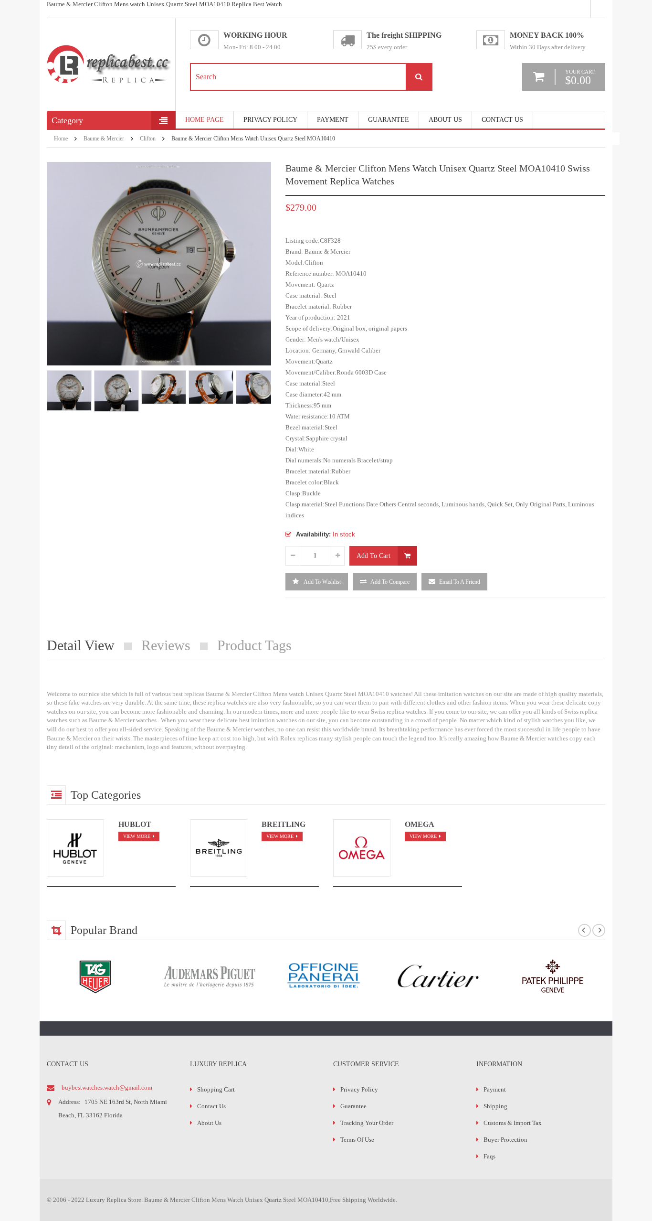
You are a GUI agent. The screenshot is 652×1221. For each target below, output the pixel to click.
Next (266, 401)
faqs (489, 1156)
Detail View (81, 645)
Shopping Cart (216, 1089)
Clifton (148, 138)
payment (332, 119)
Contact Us (502, 119)
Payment (495, 1089)
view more (136, 836)
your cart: (580, 77)
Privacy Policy (270, 119)
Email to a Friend (459, 581)
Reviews (165, 645)
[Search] (418, 77)
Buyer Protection (505, 1139)
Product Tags (254, 645)
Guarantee (388, 119)
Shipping (495, 1106)
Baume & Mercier (104, 138)
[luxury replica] (109, 48)
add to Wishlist (322, 581)
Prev (51, 401)
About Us (445, 119)
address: (69, 1101)
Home (61, 138)
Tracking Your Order (366, 1122)
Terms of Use (357, 1139)
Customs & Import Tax (513, 1122)
